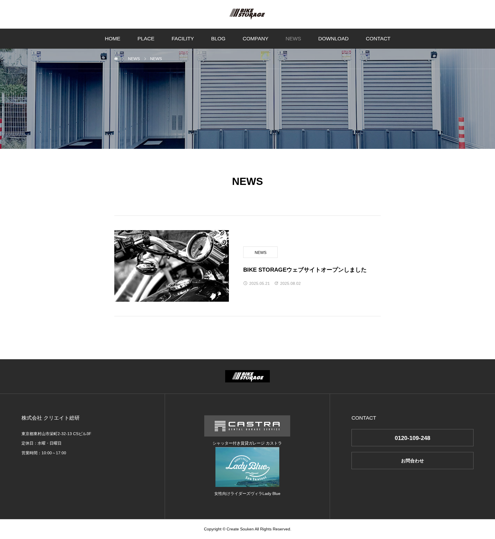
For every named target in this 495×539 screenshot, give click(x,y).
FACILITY (183, 39)
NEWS (293, 39)
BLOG (218, 39)
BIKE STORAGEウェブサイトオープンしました (305, 269)
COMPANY (255, 39)
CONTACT (378, 39)
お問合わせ (412, 460)
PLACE (146, 39)
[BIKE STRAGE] (247, 14)
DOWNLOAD (333, 39)
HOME (112, 39)
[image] (171, 266)
